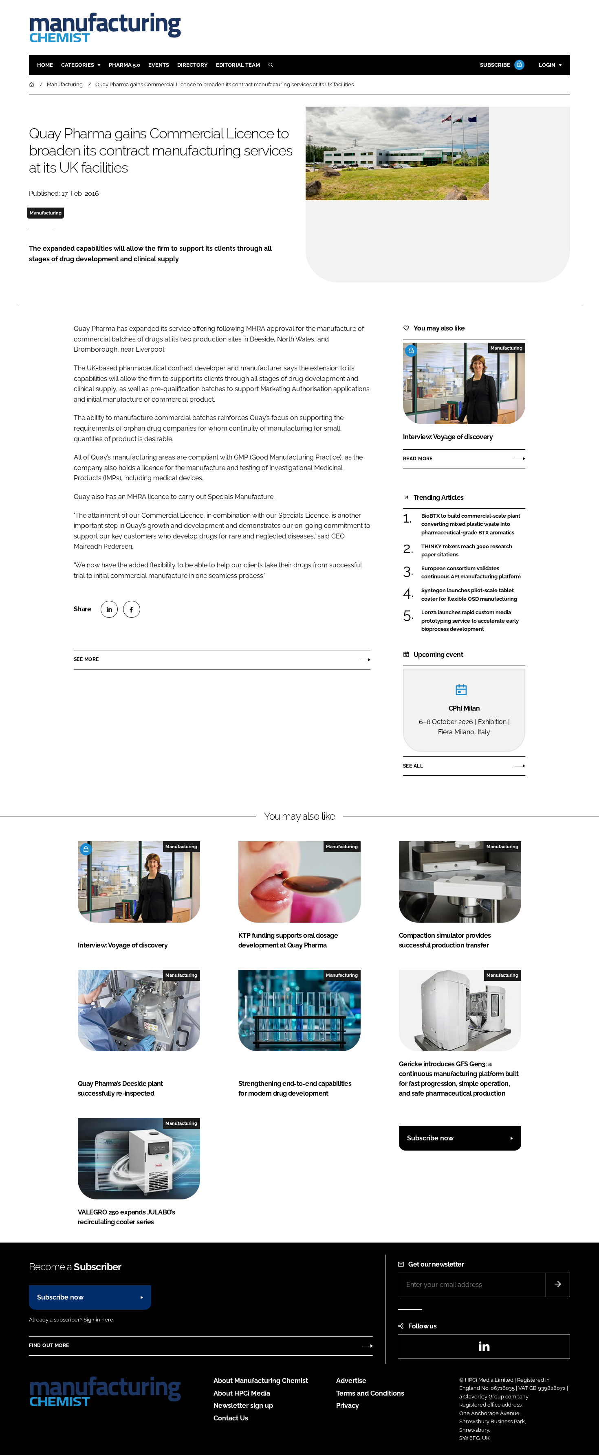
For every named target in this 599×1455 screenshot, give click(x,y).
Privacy (347, 1405)
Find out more (49, 1345)
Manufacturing (46, 212)
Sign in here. (99, 1320)
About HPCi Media (242, 1393)
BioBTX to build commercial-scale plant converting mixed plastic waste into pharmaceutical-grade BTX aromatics (470, 524)
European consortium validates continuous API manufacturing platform (471, 572)
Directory (192, 65)
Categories (77, 65)
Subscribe (495, 65)
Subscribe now (430, 1138)
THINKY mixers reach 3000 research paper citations (466, 550)
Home (45, 65)
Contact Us (231, 1418)
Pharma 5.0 (124, 65)
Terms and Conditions (370, 1393)
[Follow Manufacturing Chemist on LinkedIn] (484, 1349)
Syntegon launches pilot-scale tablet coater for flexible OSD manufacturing (469, 594)
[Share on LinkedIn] (109, 609)
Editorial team (238, 65)
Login (547, 65)
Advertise (351, 1381)
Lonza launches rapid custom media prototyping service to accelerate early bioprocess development (470, 620)
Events (158, 65)
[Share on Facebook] (131, 609)
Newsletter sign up (243, 1405)
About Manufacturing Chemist (261, 1381)
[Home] (32, 84)
